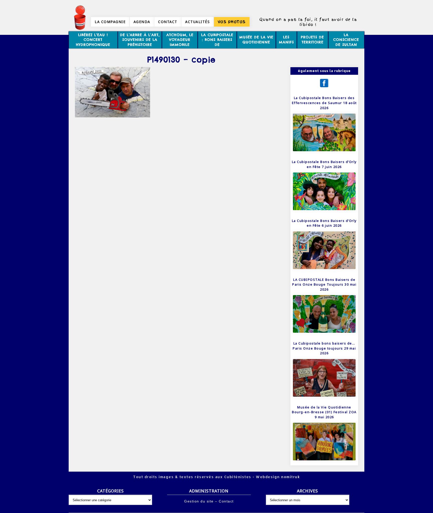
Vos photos (232, 21)
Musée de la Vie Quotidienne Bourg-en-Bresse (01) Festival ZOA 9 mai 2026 (324, 412)
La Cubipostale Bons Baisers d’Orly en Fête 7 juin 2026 (324, 164)
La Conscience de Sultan (346, 40)
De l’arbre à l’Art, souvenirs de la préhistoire (140, 40)
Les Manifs (286, 39)
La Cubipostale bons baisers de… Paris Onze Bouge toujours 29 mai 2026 (324, 348)
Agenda (142, 21)
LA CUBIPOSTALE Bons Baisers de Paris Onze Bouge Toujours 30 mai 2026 (324, 284)
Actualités (197, 21)
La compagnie (110, 21)
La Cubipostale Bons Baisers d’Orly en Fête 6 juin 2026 (324, 223)
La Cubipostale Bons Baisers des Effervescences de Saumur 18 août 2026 (324, 103)
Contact (167, 21)
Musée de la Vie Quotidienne (256, 39)
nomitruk (290, 477)
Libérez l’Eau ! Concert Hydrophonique (93, 40)
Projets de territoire (312, 39)
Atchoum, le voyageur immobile (179, 40)
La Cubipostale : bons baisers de (217, 40)
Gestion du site (199, 501)
